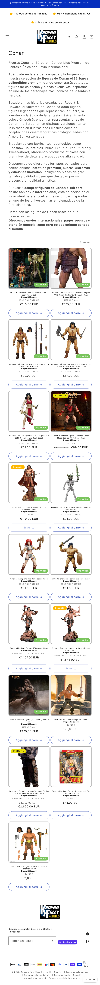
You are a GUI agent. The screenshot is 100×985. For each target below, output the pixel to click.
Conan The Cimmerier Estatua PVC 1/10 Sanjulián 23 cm (29, 509)
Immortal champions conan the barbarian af (71, 580)
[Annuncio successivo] (94, 4)
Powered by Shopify (51, 972)
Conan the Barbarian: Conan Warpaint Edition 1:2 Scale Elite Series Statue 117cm (29, 793)
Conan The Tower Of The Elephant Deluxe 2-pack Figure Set (29, 295)
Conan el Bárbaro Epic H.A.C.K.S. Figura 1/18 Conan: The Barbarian (29, 366)
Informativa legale (61, 975)
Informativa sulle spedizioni (35, 975)
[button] (7, 37)
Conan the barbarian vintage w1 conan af (71, 721)
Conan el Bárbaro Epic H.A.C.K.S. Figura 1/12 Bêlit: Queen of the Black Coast (29, 438)
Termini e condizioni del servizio (64, 978)
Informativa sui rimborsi (34, 978)
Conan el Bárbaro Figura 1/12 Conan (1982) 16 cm (29, 722)
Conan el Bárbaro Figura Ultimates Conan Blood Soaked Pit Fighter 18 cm (71, 438)
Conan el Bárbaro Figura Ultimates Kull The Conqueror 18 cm (71, 793)
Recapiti (77, 975)
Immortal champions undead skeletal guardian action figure (71, 509)
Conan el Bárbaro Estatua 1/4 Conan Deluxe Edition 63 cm (71, 650)
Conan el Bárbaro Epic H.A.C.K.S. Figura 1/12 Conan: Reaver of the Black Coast (71, 366)
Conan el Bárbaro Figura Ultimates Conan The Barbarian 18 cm (29, 868)
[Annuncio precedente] (6, 4)
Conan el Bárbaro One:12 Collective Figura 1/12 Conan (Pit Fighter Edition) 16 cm (71, 295)
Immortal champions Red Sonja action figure (29, 580)
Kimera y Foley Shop (30, 972)
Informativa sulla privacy (76, 972)
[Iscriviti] (52, 941)
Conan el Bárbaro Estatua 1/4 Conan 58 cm (29, 649)
